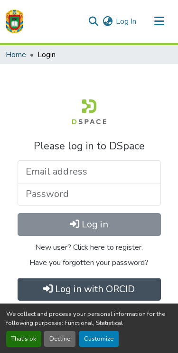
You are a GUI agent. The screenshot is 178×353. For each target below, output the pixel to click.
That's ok (23, 338)
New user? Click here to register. (89, 247)
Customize (98, 338)
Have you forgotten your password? (89, 262)
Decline (59, 338)
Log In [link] (126, 21)
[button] (14, 21)
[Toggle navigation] (159, 21)
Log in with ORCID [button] (94, 289)
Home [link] (16, 54)
